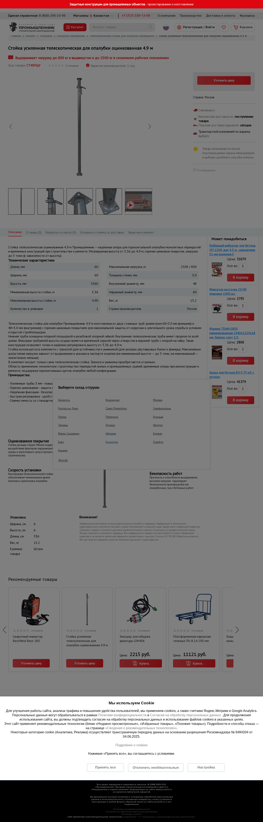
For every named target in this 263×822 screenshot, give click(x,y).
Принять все (105, 767)
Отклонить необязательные (156, 767)
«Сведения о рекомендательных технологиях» (141, 728)
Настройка (206, 767)
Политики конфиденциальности (122, 715)
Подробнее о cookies (131, 745)
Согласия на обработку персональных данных (186, 715)
